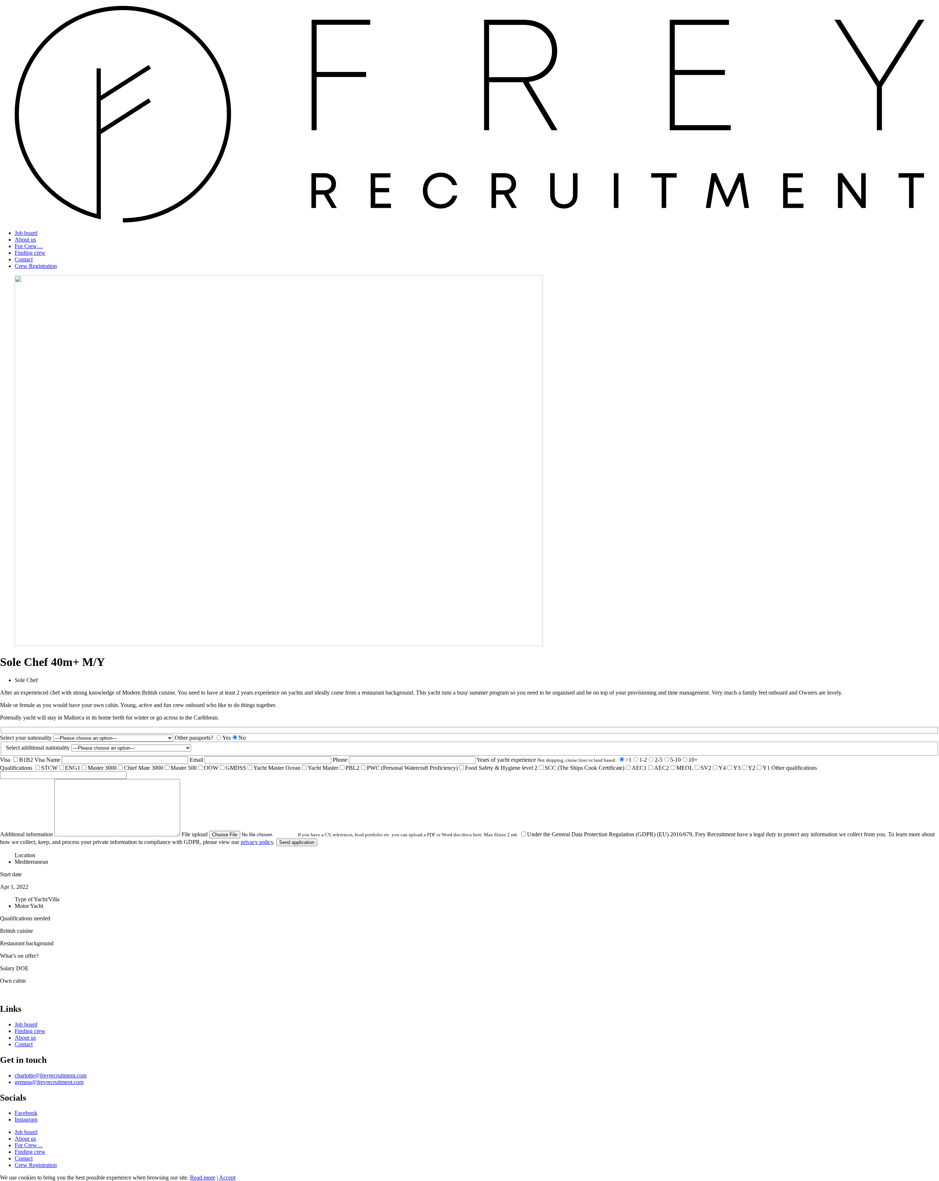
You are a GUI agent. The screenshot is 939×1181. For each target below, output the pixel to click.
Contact (24, 259)
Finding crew (30, 253)
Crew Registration (36, 266)
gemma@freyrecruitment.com (49, 1082)
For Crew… (29, 246)
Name (54, 760)
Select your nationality (26, 738)
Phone (341, 760)
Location (25, 855)
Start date (11, 874)
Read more (202, 1177)
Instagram (26, 1119)
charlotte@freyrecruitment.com (51, 1075)
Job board (26, 233)
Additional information (27, 834)
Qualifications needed (25, 918)
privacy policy (257, 842)
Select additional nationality (38, 748)
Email (197, 760)
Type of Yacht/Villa (37, 899)
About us (25, 239)
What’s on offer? (19, 956)
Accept (227, 1177)
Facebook (26, 1113)
